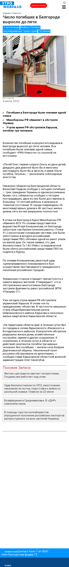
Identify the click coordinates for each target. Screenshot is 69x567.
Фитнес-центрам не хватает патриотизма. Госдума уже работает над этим (31, 375)
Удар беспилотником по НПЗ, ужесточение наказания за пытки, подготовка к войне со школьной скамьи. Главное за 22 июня (32, 388)
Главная (7, 13)
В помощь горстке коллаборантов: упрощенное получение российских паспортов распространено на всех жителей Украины (34, 415)
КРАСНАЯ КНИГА (39, 6)
